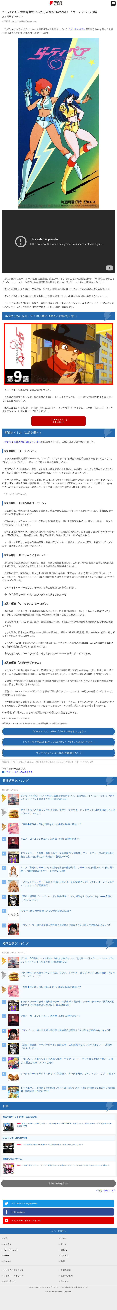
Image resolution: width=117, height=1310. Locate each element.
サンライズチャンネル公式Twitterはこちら (57, 753)
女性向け (65, 1255)
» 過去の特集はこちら (106, 1190)
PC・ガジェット (11, 1250)
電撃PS (64, 1250)
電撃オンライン (9, 762)
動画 (63, 1261)
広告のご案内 (67, 1276)
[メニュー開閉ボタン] (113, 3)
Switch (6, 1255)
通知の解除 (66, 1270)
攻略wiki (7, 1261)
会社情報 (65, 1281)
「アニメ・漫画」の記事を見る (18, 772)
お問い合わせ (10, 1281)
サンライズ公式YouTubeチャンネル (22, 442)
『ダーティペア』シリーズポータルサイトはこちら (57, 731)
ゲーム (64, 1238)
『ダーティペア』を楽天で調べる (58, 420)
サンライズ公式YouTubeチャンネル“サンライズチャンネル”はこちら (58, 742)
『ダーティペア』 (77, 29)
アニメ (22, 762)
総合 (6, 1238)
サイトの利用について (14, 1270)
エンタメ (8, 1244)
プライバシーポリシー (14, 1276)
